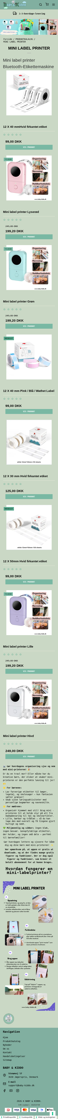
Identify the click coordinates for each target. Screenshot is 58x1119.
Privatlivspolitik (9, 1117)
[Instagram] (17, 1091)
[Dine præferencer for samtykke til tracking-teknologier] (53, 1114)
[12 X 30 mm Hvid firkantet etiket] (29, 445)
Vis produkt (29, 147)
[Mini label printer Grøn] (29, 271)
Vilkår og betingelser (47, 1117)
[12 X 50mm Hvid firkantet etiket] (29, 530)
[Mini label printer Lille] (29, 616)
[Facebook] (4, 1091)
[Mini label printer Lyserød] (29, 181)
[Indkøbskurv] (47, 5)
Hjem (5, 1037)
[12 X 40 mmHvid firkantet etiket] (29, 96)
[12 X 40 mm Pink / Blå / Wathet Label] (29, 360)
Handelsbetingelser (14, 1056)
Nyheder (7, 1045)
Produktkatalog (11, 1041)
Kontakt (7, 1052)
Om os (6, 1049)
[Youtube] (11, 1091)
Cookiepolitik (26, 1117)
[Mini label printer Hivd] (29, 705)
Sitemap (7, 1060)
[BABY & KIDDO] (14, 4)
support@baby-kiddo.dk (21, 1085)
